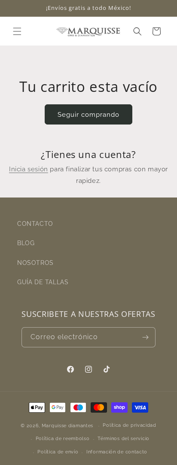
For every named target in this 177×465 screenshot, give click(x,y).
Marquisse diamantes (67, 426)
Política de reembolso (63, 438)
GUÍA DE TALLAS (42, 282)
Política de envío (57, 452)
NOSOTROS (35, 262)
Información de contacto (116, 452)
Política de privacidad (129, 425)
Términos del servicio (124, 438)
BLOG (25, 243)
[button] (17, 31)
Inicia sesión (28, 169)
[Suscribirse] (145, 337)
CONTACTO (35, 223)
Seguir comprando (88, 115)
